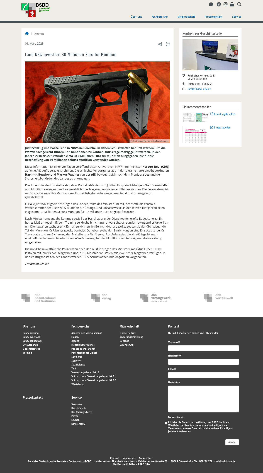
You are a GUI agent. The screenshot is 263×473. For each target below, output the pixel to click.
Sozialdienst (78, 364)
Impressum (129, 458)
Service (237, 16)
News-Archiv (78, 424)
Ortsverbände (30, 345)
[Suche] (238, 4)
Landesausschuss (33, 341)
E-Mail (172, 369)
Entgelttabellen (222, 127)
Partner (75, 416)
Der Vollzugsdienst (81, 412)
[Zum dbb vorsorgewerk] (157, 298)
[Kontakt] (210, 4)
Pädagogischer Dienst (83, 348)
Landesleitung (31, 333)
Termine (27, 352)
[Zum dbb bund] (38, 298)
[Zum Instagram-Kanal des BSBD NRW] (224, 4)
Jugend (75, 341)
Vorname (174, 342)
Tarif (73, 368)
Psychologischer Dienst (84, 352)
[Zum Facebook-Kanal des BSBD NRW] (217, 4)
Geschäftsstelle (31, 348)
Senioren (76, 360)
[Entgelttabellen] (195, 134)
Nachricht (174, 382)
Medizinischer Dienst (82, 345)
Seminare (76, 404)
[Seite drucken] (167, 44)
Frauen (75, 337)
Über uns (136, 16)
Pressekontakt (213, 16)
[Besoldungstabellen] (195, 117)
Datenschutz (126, 345)
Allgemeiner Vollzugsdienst (86, 333)
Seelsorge (76, 356)
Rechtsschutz (78, 408)
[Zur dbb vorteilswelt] (221, 298)
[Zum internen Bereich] (231, 4)
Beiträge (124, 341)
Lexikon (75, 420)
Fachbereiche (160, 16)
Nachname (174, 355)
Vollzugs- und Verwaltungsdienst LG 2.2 (93, 380)
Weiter (232, 442)
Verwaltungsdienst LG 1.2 (85, 372)
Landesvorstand (31, 337)
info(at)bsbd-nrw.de (199, 89)
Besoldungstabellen (224, 114)
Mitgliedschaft (186, 16)
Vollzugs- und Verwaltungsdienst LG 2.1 (93, 376)
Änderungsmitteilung (131, 337)
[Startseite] (27, 33)
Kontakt (114, 458)
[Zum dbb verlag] (108, 298)
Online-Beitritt (127, 333)
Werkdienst (77, 384)
